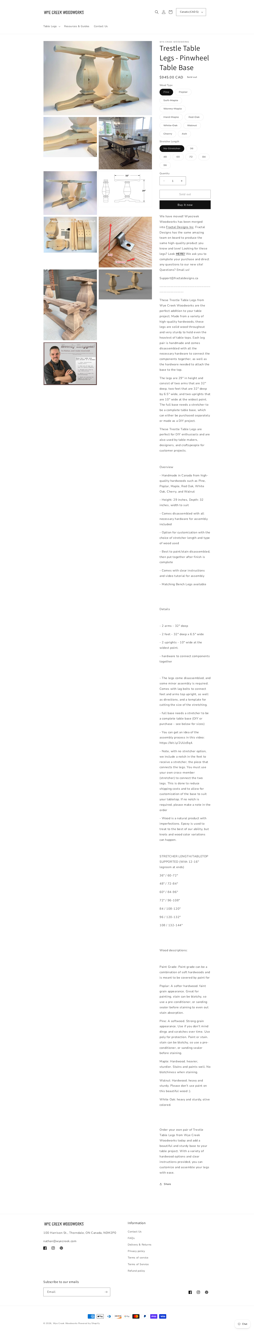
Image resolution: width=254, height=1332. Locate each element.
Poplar (185, 92)
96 (167, 166)
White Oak (172, 126)
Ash (186, 134)
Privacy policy (136, 1251)
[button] (51, 26)
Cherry (169, 134)
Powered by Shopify (89, 1323)
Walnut (194, 126)
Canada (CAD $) (189, 12)
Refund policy (136, 1271)
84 (206, 157)
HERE (180, 254)
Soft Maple (172, 101)
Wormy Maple (174, 109)
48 (167, 157)
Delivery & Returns (140, 1244)
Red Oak (196, 118)
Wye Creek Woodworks (65, 1323)
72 (193, 157)
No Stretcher (173, 149)
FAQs (131, 1238)
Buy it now (185, 205)
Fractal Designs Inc (179, 227)
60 (180, 157)
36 (193, 149)
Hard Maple (173, 118)
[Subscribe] (106, 1292)
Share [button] (167, 1184)
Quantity (165, 173)
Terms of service (138, 1257)
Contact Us (135, 1231)
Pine (168, 92)
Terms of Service (138, 1264)
